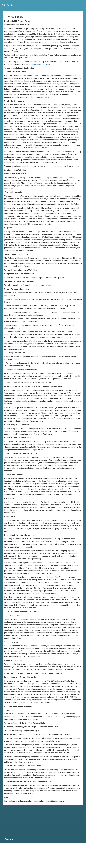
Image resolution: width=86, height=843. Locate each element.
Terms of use (9, 839)
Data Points (7, 5)
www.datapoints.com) (28, 31)
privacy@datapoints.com (40, 64)
